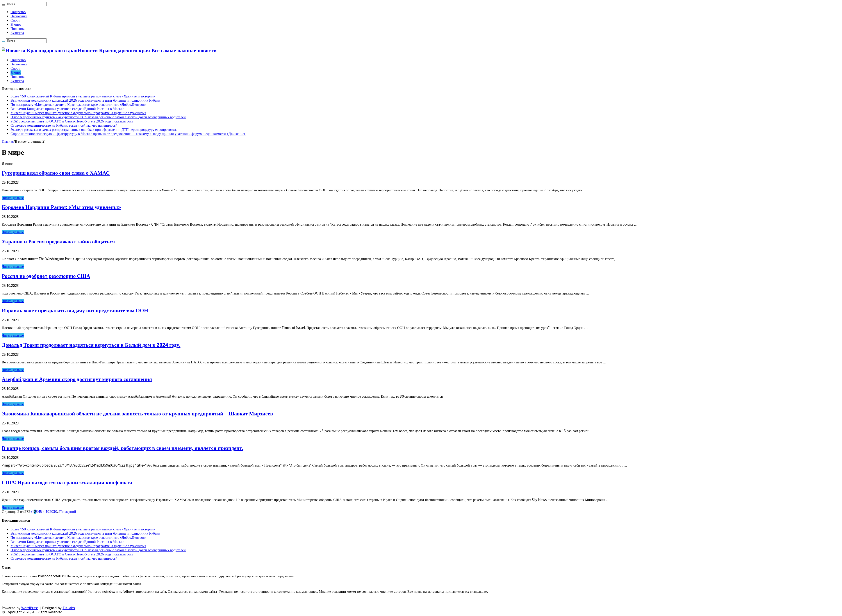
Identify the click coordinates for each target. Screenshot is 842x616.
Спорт (15, 20)
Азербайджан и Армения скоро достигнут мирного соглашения (77, 379)
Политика (18, 29)
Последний (67, 512)
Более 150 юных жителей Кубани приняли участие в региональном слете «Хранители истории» (83, 96)
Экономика (19, 16)
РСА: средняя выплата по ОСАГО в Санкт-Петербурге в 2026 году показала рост (72, 121)
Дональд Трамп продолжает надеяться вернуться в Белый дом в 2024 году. (91, 345)
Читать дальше (13, 198)
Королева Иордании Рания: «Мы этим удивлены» (61, 207)
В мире (16, 24)
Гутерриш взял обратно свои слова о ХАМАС (56, 173)
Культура (17, 33)
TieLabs (68, 608)
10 (47, 512)
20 (51, 512)
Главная (8, 141)
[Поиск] (3, 5)
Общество (18, 12)
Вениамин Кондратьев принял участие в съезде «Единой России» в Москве (67, 109)
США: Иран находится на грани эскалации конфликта (67, 483)
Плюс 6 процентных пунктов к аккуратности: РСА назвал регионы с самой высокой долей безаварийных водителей (98, 117)
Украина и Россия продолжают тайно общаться (58, 242)
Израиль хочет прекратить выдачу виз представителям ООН (75, 310)
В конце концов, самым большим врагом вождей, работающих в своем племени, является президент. (122, 448)
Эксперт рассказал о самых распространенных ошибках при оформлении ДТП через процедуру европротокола (94, 130)
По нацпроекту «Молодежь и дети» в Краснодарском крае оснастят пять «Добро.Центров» (78, 104)
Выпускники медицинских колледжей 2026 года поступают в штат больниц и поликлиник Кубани (85, 100)
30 (55, 512)
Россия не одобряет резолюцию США (46, 276)
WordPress (29, 608)
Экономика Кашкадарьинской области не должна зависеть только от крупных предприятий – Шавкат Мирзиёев (137, 414)
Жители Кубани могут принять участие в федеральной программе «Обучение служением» (78, 113)
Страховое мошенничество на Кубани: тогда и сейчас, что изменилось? (64, 125)
